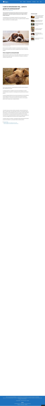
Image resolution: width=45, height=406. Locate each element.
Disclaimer (26, 404)
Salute (38, 1)
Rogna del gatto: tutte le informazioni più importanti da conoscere (39, 34)
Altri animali (34, 1)
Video (40, 1)
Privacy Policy (22, 404)
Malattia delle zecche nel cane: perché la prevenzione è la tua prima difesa (39, 24)
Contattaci (27, 400)
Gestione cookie (43, 405)
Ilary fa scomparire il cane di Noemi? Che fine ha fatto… (11, 123)
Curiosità (24, 1)
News (21, 1)
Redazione (19, 404)
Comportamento (29, 1)
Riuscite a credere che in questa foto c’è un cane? (10, 122)
